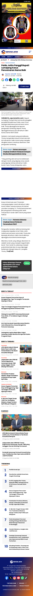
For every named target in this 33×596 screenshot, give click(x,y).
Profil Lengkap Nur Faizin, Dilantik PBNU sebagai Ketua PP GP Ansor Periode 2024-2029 (18, 483)
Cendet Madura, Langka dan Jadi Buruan (18, 530)
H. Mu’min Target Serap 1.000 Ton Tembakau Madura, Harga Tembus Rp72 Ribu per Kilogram (9, 401)
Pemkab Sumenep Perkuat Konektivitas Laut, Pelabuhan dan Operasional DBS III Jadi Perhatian (16, 454)
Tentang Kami (11, 583)
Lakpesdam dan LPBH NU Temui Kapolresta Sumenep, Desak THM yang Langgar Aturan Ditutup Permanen (9, 363)
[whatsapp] (22, 579)
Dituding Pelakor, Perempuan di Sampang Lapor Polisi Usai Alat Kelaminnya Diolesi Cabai (19, 547)
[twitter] (11, 579)
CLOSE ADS (27, 1)
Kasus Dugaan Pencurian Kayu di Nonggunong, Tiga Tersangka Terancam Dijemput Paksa (9, 388)
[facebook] (7, 579)
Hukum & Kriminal (10, 62)
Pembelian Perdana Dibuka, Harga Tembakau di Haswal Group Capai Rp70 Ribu (9, 376)
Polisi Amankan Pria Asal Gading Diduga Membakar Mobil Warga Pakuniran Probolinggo (18, 521)
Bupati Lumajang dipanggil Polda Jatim (14, 281)
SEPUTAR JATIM (7, 285)
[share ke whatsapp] (14, 81)
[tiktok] (26, 579)
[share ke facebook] (7, 81)
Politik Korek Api (14, 469)
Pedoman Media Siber (9, 586)
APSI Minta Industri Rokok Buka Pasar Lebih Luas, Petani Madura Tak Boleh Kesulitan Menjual (9, 350)
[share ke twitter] (11, 81)
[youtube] (18, 579)
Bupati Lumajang (13, 277)
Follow (27, 263)
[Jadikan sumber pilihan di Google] (3, 81)
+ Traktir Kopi (24, 86)
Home (3, 57)
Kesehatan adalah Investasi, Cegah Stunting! (18, 475)
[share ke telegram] (18, 81)
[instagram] (14, 579)
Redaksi (21, 583)
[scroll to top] (30, 585)
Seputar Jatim (9, 74)
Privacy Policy (24, 586)
